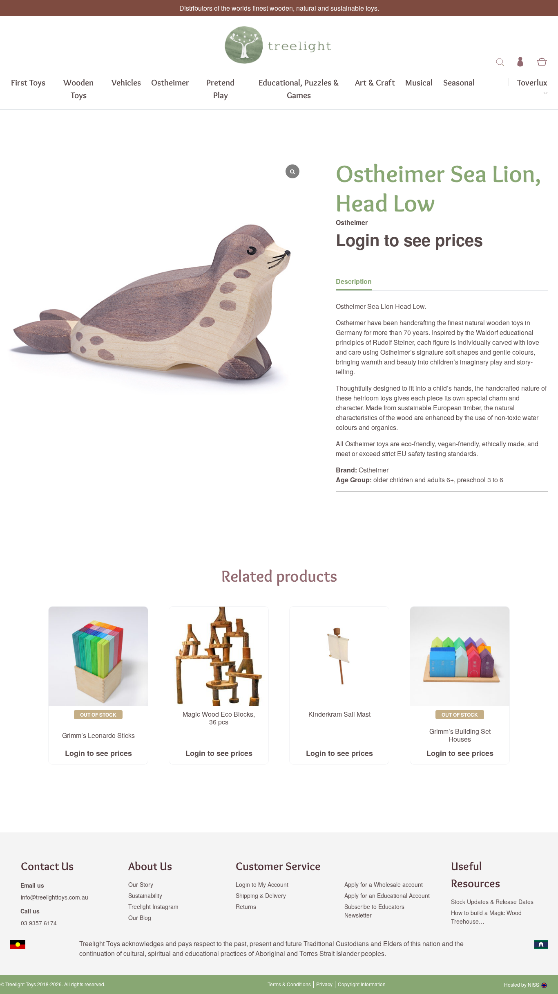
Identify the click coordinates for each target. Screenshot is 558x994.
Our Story (140, 884)
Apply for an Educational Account (387, 895)
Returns (246, 906)
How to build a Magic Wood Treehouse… (486, 917)
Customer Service (278, 866)
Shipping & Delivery (261, 895)
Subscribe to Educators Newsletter (374, 910)
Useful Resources (475, 874)
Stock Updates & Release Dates (492, 901)
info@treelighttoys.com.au (54, 897)
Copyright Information (362, 984)
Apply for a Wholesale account (383, 884)
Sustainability (145, 895)
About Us (150, 866)
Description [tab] (354, 281)
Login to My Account (262, 884)
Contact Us (47, 866)
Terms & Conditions (289, 984)
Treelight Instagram (153, 906)
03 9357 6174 (39, 923)
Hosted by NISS (521, 984)
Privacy (324, 984)
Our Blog (139, 917)
